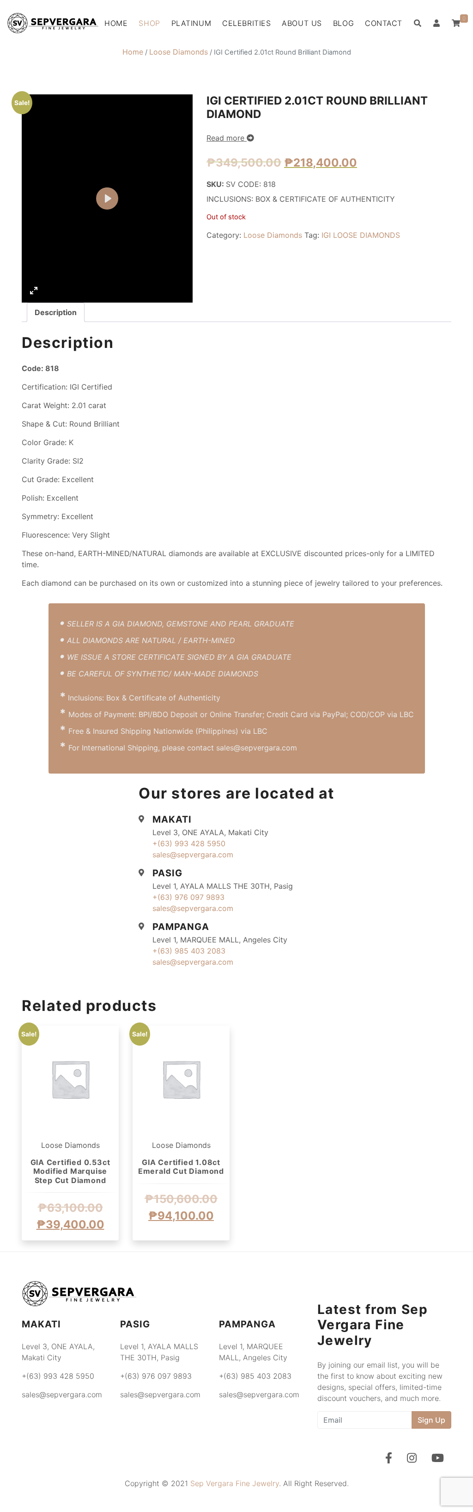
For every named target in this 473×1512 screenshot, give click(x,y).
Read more (226, 138)
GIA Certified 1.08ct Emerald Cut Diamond (181, 1167)
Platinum (191, 23)
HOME (115, 23)
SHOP (149, 23)
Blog (343, 23)
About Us (301, 23)
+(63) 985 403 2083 (188, 950)
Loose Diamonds (178, 51)
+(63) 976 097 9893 (188, 897)
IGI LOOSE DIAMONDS (360, 235)
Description (56, 312)
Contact (383, 23)
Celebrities (246, 23)
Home (132, 51)
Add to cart (70, 1251)
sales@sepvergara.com (192, 854)
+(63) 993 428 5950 (188, 843)
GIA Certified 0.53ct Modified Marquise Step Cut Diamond (70, 1171)
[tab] (56, 312)
